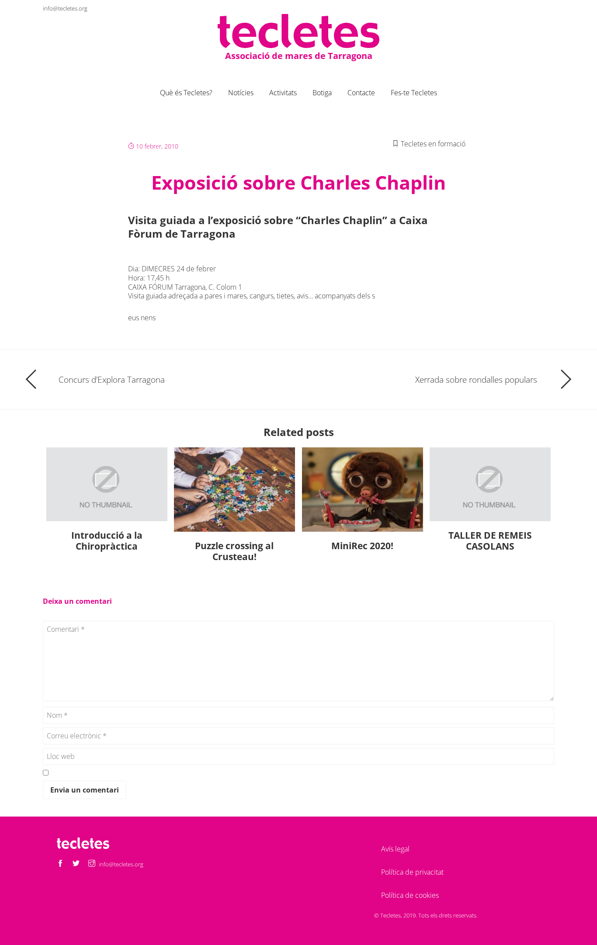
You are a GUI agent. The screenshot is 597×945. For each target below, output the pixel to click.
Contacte (361, 92)
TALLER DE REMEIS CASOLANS (490, 540)
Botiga (322, 92)
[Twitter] (531, 8)
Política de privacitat (412, 872)
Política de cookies (410, 895)
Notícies (240, 92)
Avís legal (395, 849)
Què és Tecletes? (186, 92)
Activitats (283, 92)
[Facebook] (516, 8)
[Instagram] (547, 8)
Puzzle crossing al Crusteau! (234, 551)
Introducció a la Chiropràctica (106, 540)
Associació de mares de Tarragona (298, 56)
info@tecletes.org (65, 8)
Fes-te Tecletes (414, 92)
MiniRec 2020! (362, 546)
